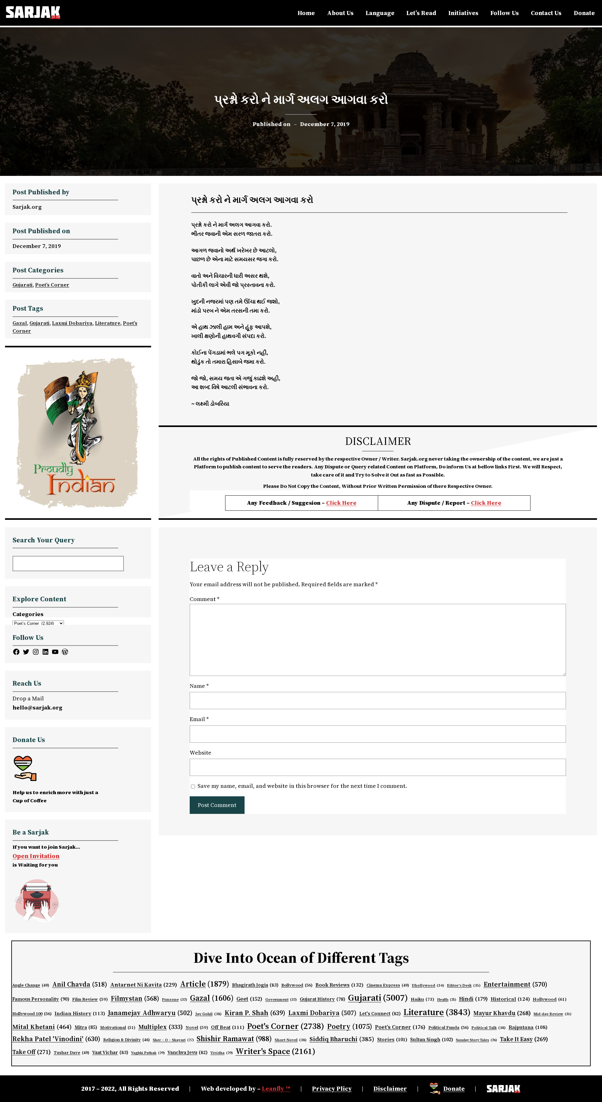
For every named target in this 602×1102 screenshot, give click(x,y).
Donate (454, 1088)
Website (200, 753)
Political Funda (448, 1028)
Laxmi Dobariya (72, 322)
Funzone (174, 999)
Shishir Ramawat (234, 1039)
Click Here (341, 503)
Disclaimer (390, 1088)
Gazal (20, 322)
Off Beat (227, 1027)
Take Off (31, 1052)
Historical (510, 998)
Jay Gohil (208, 1013)
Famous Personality (40, 999)
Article (204, 983)
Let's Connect (380, 1013)
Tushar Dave (71, 1052)
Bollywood (297, 985)
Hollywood (550, 999)
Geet (249, 999)
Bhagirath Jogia (255, 985)
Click (479, 503)
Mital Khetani (42, 1026)
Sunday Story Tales (476, 1040)
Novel (197, 1028)
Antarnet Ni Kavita (143, 985)
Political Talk (489, 1027)
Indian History (80, 1013)
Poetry (349, 1026)
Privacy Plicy (332, 1088)
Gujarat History (322, 999)
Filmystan (135, 998)
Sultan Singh (431, 1039)
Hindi (473, 999)
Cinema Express (388, 985)
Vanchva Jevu (187, 1052)
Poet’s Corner (52, 284)
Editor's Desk (464, 985)
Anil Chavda (79, 984)
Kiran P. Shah (254, 1012)
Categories (28, 614)
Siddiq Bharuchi (341, 1039)
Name (199, 686)
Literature (107, 322)
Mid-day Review (553, 1013)
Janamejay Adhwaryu (150, 1012)
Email (199, 719)
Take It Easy (524, 1039)
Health (446, 999)
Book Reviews (339, 985)
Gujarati (23, 284)
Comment (204, 599)
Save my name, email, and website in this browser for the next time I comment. (302, 786)
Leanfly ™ (276, 1088)
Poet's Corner (285, 1026)
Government (281, 999)
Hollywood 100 (32, 1014)
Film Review (90, 999)
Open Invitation (36, 856)
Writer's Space (275, 1051)
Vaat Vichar (110, 1052)
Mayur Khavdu (502, 1013)
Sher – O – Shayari (173, 1040)
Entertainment (515, 984)
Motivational (117, 1027)
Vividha (221, 1052)
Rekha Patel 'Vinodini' (56, 1038)
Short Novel (291, 1039)
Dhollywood (428, 985)
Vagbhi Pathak (148, 1052)
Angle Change (30, 985)
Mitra (86, 1027)
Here (494, 503)
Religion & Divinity (126, 1039)
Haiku (422, 999)
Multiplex (160, 1027)
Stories (392, 1039)
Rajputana (528, 1027)
